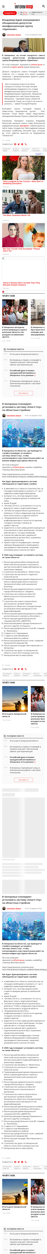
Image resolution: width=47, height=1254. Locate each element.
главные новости (16, 150)
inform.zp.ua (36, 64)
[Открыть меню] (3, 6)
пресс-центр (17, 67)
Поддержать (9, 13)
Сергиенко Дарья (14, 35)
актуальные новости (7, 674)
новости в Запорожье (36, 150)
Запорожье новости (26, 150)
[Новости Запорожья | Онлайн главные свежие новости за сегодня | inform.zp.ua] (23, 6)
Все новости (23, 393)
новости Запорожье (37, 674)
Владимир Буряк (6, 150)
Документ (24, 126)
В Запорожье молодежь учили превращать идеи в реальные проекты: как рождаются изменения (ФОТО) (14, 332)
